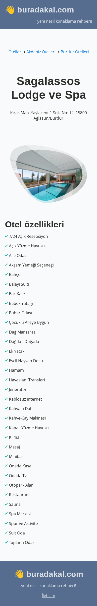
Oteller (14, 52)
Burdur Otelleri (75, 52)
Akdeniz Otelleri (40, 52)
